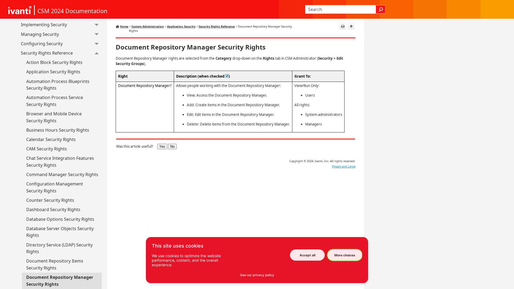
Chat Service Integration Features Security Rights (60, 161)
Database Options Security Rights (60, 219)
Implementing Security (44, 25)
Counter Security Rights (50, 200)
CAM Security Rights (46, 149)
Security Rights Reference (47, 53)
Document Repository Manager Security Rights (59, 280)
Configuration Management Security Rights (54, 187)
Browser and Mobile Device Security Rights (54, 117)
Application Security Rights (53, 72)
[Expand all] (351, 26)
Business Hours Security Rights (57, 130)
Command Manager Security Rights (62, 174)
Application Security (181, 26)
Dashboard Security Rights (53, 209)
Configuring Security (42, 44)
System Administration (147, 26)
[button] (381, 9)
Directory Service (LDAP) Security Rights (59, 248)
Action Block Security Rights (54, 62)
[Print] (342, 26)
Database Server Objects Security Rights (60, 232)
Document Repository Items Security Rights (54, 264)
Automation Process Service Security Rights (54, 100)
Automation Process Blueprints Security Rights (57, 84)
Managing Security (40, 34)
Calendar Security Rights (51, 139)
